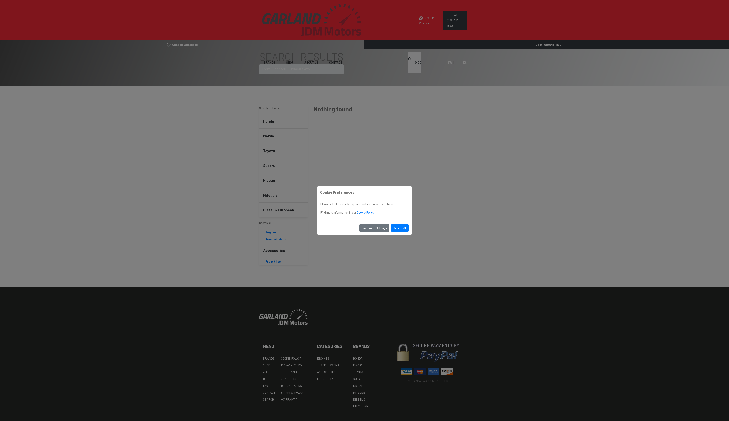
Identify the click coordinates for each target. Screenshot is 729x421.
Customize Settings (374, 228)
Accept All (399, 228)
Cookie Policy (365, 212)
